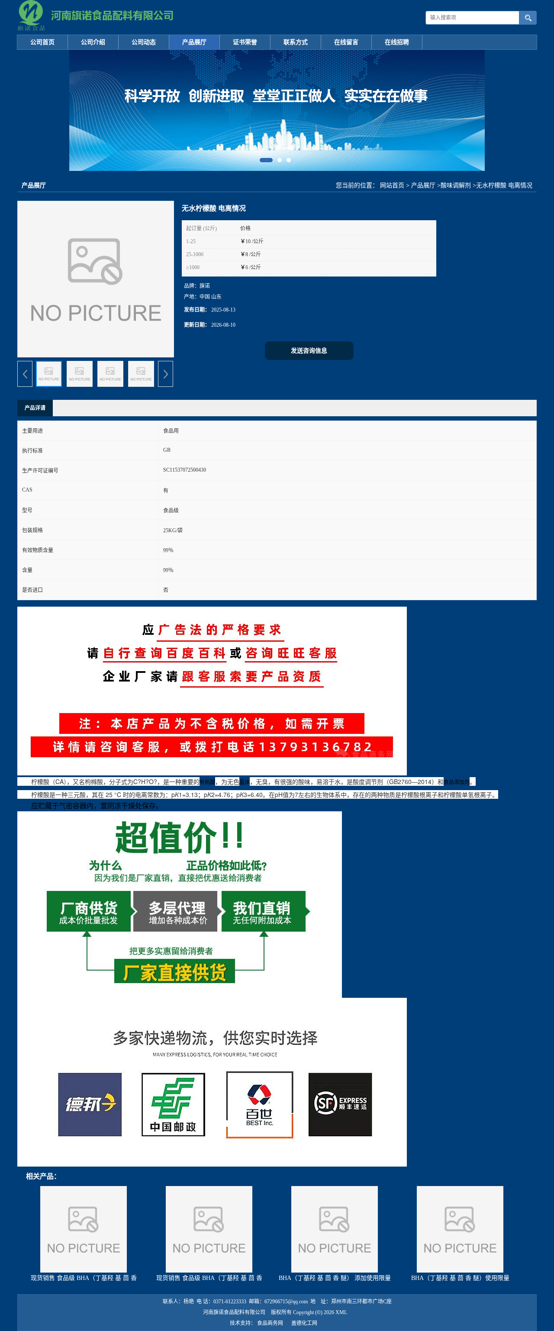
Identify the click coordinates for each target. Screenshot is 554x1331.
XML (341, 1312)
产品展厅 (194, 42)
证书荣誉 (245, 42)
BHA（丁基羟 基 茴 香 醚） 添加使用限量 (335, 1278)
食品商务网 (270, 1323)
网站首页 (392, 185)
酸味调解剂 (456, 185)
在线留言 (346, 42)
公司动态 (144, 42)
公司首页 (42, 42)
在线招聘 (397, 42)
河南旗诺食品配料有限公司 (234, 1312)
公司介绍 (93, 42)
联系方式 (295, 42)
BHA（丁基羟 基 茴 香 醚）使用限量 (460, 1278)
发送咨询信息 (309, 350)
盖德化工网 (304, 1323)
